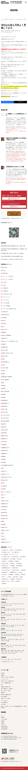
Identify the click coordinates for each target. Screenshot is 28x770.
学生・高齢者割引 (5, 379)
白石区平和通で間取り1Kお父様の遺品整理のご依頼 (12, 256)
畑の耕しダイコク (5, 474)
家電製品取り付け (5, 403)
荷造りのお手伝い (5, 500)
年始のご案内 (4, 409)
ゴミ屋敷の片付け (16, 552)
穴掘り (3, 483)
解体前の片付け (5, 503)
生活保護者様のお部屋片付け (8, 465)
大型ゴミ (4, 364)
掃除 (24, 131)
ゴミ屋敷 (9, 131)
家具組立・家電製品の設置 (6, 694)
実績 (3, 382)
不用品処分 (21, 131)
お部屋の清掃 (16, 152)
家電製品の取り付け (6, 567)
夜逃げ (3, 359)
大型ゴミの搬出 (5, 367)
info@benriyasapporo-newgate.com (10, 739)
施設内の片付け (5, 435)
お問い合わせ (15, 206)
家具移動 (22, 179)
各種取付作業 (4, 347)
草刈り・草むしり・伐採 (5, 690)
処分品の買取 (16, 182)
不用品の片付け (12, 159)
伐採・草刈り (4, 329)
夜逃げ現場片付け (5, 361)
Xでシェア (21, 102)
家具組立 (4, 397)
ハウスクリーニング (20, 128)
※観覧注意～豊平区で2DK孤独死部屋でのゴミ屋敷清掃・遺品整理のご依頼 (14, 249)
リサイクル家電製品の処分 (6, 682)
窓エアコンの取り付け (6, 491)
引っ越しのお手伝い (6, 415)
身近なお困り (4, 512)
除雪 (3, 533)
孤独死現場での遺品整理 (7, 376)
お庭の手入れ (4, 267)
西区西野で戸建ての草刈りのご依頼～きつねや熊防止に (13, 253)
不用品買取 (4, 317)
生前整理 (8, 155)
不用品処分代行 (11, 182)
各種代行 (17, 154)
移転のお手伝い (5, 480)
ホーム (2, 19)
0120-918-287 (15, 198)
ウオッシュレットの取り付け (8, 276)
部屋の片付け (4, 527)
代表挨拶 (2, 723)
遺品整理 (23, 155)
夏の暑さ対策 (4, 356)
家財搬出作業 (4, 400)
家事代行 (4, 388)
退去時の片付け (19, 155)
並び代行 (4, 320)
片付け (21, 572)
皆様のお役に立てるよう (7, 477)
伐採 (3, 326)
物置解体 (4, 456)
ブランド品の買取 (5, 302)
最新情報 (6, 19)
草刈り (3, 497)
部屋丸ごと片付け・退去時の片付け (7, 681)
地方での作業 (4, 350)
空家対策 (4, 488)
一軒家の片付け (22, 152)
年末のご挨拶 (4, 412)
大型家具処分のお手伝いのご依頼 (15, 166)
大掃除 (3, 370)
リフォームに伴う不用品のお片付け (9, 308)
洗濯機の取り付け (5, 447)
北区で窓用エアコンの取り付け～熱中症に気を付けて (12, 259)
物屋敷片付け (4, 453)
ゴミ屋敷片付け (13, 128)
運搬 (3, 521)
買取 (22, 576)
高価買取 (4, 583)
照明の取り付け (5, 450)
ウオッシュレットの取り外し (8, 279)
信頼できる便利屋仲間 (6, 335)
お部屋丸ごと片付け (17, 158)
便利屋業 (13, 154)
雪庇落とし (4, 539)
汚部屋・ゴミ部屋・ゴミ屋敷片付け (7, 677)
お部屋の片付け (11, 158)
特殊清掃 (7, 132)
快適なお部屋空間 (5, 421)
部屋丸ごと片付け (14, 129)
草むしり (4, 494)
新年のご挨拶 (4, 429)
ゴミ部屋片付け (5, 291)
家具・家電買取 (4, 696)
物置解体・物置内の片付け (6, 686)
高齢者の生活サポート (17, 156)
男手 (3, 468)
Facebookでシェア (8, 102)
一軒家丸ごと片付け (6, 556)
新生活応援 (4, 432)
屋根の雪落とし (5, 406)
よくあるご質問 (4, 719)
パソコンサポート (5, 299)
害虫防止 (4, 385)
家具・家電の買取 (5, 391)
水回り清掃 (4, 441)
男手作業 (8, 183)
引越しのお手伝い (16, 570)
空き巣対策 (4, 486)
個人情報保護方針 (4, 728)
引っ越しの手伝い (5, 418)
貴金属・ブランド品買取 (5, 698)
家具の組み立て (5, 565)
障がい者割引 (3, 704)
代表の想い (4, 323)
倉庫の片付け (4, 338)
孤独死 (3, 373)
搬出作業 (4, 424)
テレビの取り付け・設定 (7, 294)
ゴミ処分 (4, 285)
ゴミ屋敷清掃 (5, 554)
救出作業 (4, 426)
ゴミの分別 (4, 282)
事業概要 (2, 721)
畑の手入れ (4, 471)
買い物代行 (4, 509)
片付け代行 (5, 574)
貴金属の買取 (4, 506)
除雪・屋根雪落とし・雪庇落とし (7, 688)
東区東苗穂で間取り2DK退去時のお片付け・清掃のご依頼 (13, 245)
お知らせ (12, 152)
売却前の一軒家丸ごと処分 (7, 353)
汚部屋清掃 (4, 444)
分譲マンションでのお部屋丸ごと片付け (10, 341)
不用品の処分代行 (11, 19)
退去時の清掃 (13, 155)
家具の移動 (19, 563)
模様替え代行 (4, 438)
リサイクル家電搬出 (6, 305)
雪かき (3, 536)
